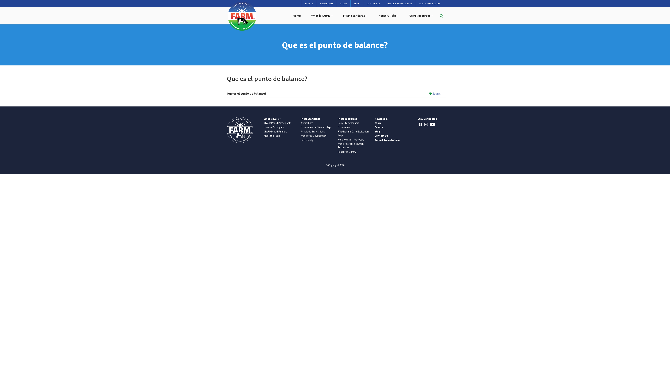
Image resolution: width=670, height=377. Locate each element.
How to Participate (274, 127)
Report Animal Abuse (400, 3)
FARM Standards (354, 16)
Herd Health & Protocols (351, 139)
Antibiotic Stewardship (313, 131)
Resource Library (347, 151)
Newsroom (326, 3)
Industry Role (387, 16)
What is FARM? (321, 16)
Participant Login (430, 3)
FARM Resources (420, 16)
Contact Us (374, 3)
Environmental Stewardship (316, 127)
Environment (345, 127)
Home (297, 16)
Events (309, 3)
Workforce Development (314, 135)
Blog (357, 3)
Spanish (437, 93)
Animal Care (307, 123)
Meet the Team (272, 135)
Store (343, 3)
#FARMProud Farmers (275, 131)
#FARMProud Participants (277, 123)
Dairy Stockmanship (348, 123)
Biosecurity (307, 140)
